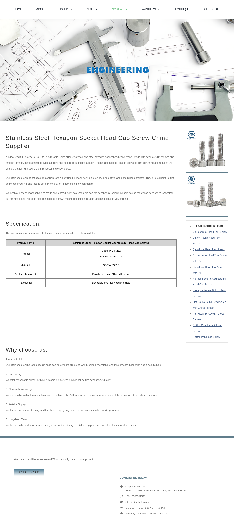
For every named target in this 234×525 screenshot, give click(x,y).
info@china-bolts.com (137, 502)
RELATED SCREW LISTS (208, 226)
